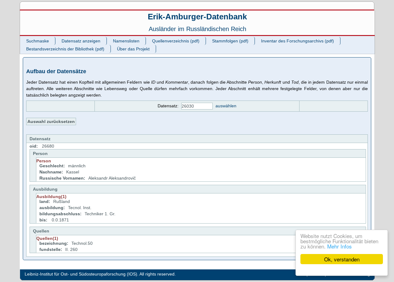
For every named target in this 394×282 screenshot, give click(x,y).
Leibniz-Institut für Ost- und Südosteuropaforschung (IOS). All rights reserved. (100, 274)
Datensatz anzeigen (81, 40)
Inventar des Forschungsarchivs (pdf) (297, 40)
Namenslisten (126, 40)
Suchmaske (37, 40)
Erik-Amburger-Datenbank (197, 16)
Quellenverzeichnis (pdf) (175, 40)
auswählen (225, 105)
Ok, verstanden (342, 259)
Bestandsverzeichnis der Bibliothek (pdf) (65, 48)
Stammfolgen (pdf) (230, 40)
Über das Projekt (133, 48)
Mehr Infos (339, 246)
